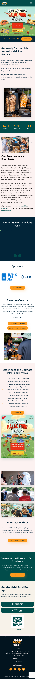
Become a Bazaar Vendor (17, 328)
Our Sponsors (17, 288)
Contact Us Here (6, 211)
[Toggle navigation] (31, 3)
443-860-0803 (18, 662)
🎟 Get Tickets (26, 39)
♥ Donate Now (18, 575)
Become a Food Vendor (17, 323)
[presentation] (15, 255)
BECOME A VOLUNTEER (17, 540)
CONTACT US (17, 413)
